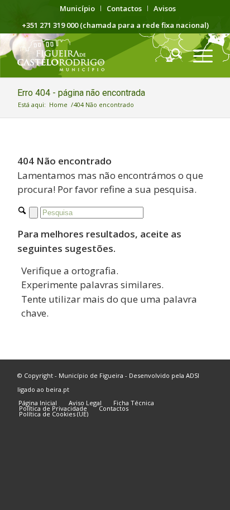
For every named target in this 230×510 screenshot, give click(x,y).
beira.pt (57, 389)
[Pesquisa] (171, 55)
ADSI (192, 375)
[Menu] (197, 55)
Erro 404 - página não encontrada (81, 93)
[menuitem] (77, 8)
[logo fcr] (95, 55)
